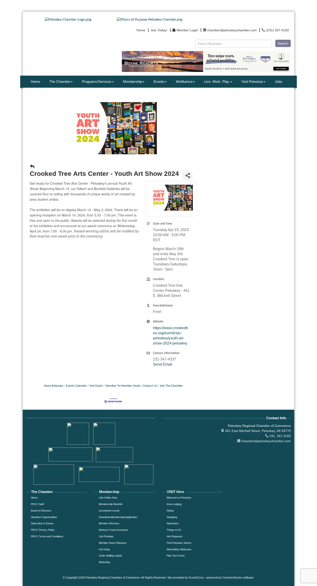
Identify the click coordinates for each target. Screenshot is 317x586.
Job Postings (106, 536)
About (34, 497)
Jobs (278, 82)
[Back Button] (32, 167)
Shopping (172, 517)
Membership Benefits (111, 504)
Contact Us (150, 385)
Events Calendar (76, 385)
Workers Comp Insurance (113, 529)
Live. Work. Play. (217, 82)
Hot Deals (96, 385)
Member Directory (109, 523)
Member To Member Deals (122, 385)
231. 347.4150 (279, 436)
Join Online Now (108, 497)
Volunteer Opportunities (44, 517)
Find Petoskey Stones (179, 542)
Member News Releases (113, 542)
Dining (170, 510)
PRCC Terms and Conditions (47, 536)
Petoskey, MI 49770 (258, 431)
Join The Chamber (171, 385)
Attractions (173, 523)
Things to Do (174, 529)
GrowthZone (196, 577)
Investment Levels (109, 510)
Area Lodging (174, 504)
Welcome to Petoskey (179, 497)
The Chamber (59, 82)
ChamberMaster (232, 577)
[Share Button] (187, 175)
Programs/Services (96, 82)
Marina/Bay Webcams (179, 549)
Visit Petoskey (252, 82)
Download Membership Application (118, 517)
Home (35, 82)
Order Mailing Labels (110, 555)
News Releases (53, 385)
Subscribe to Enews (42, 523)
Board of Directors (41, 510)
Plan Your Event (175, 555)
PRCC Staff (37, 504)
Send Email (162, 364)
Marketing (104, 562)
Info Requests (174, 536)
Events (159, 82)
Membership (132, 82)
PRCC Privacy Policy (43, 529)
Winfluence (184, 82)
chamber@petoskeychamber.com (265, 441)
